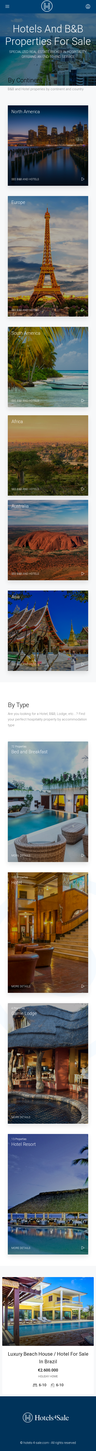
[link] (48, 1311)
